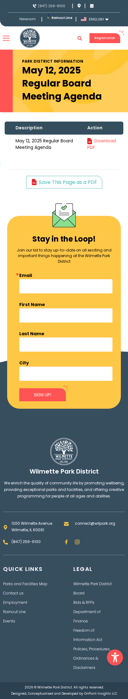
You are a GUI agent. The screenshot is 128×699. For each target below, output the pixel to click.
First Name (32, 304)
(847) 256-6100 (51, 5)
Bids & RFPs (83, 602)
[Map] (79, 6)
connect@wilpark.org (95, 523)
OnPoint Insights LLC (100, 693)
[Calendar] (92, 6)
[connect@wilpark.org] (66, 524)
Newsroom (27, 19)
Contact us (13, 593)
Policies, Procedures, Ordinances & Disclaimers (91, 658)
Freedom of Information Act (87, 635)
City (24, 363)
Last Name (31, 334)
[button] (115, 657)
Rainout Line (62, 18)
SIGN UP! (42, 395)
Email (25, 275)
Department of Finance (87, 616)
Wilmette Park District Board (92, 588)
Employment (15, 602)
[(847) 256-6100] (34, 6)
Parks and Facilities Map (25, 583)
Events (9, 621)
